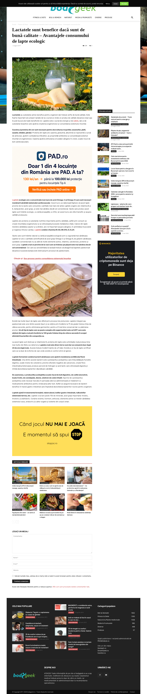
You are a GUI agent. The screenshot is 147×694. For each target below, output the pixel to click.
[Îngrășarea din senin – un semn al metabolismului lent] (24, 502)
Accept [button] (124, 4)
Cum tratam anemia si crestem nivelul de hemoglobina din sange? (79, 644)
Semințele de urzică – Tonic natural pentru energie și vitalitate (121, 119)
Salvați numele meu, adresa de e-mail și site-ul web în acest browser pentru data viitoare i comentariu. (53, 576)
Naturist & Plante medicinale (120, 124)
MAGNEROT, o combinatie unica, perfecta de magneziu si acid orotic (80, 607)
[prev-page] (13, 521)
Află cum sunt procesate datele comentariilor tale (70, 587)
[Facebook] (14, 51)
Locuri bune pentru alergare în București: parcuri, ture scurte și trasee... (122, 171)
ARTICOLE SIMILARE (21, 462)
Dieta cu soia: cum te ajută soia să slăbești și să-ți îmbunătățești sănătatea (51, 488)
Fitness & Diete (39, 17)
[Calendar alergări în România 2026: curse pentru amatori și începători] (103, 195)
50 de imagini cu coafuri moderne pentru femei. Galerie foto (79, 631)
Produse (108, 17)
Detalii (115, 4)
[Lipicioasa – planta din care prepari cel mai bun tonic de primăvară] (103, 207)
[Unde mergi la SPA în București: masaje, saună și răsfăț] (24, 475)
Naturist (68, 17)
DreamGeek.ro (103, 650)
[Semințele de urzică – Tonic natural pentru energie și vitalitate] (103, 120)
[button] (132, 18)
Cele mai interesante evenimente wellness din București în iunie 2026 (120, 158)
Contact (132, 692)
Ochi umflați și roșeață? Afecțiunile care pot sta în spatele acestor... (120, 228)
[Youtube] (106, 675)
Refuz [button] (108, 4)
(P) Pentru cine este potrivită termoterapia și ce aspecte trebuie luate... (122, 146)
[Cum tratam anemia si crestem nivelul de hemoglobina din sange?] (60, 645)
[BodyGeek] (73, 7)
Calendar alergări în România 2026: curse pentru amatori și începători (122, 194)
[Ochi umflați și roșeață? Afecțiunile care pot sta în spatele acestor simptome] (103, 229)
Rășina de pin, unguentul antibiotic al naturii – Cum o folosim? (121, 133)
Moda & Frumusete (83, 17)
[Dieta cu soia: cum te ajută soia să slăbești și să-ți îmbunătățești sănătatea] (52, 475)
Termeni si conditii (103, 692)
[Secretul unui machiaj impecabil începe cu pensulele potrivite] (103, 218)
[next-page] (17, 521)
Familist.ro (102, 653)
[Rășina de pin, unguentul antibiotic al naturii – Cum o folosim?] (103, 133)
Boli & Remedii (55, 17)
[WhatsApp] (30, 51)
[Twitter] (19, 51)
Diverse (98, 17)
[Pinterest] (25, 51)
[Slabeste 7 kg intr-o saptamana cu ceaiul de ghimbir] (18, 615)
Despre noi (91, 692)
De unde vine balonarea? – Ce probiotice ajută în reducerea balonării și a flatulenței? (77, 488)
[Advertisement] (115, 61)
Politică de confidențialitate (119, 692)
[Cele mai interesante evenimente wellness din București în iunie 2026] (103, 159)
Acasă (14, 24)
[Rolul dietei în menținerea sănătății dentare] (79, 502)
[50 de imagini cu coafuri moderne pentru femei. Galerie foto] (60, 631)
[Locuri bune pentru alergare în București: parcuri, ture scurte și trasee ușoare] (103, 171)
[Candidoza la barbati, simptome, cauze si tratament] (18, 626)
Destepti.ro (102, 648)
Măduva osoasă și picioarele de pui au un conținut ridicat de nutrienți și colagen (52, 515)
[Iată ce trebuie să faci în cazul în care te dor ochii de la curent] (60, 621)
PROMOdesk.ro (103, 641)
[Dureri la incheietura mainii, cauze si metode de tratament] (18, 648)
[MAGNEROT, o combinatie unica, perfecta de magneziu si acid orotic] (60, 607)
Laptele (15, 200)
